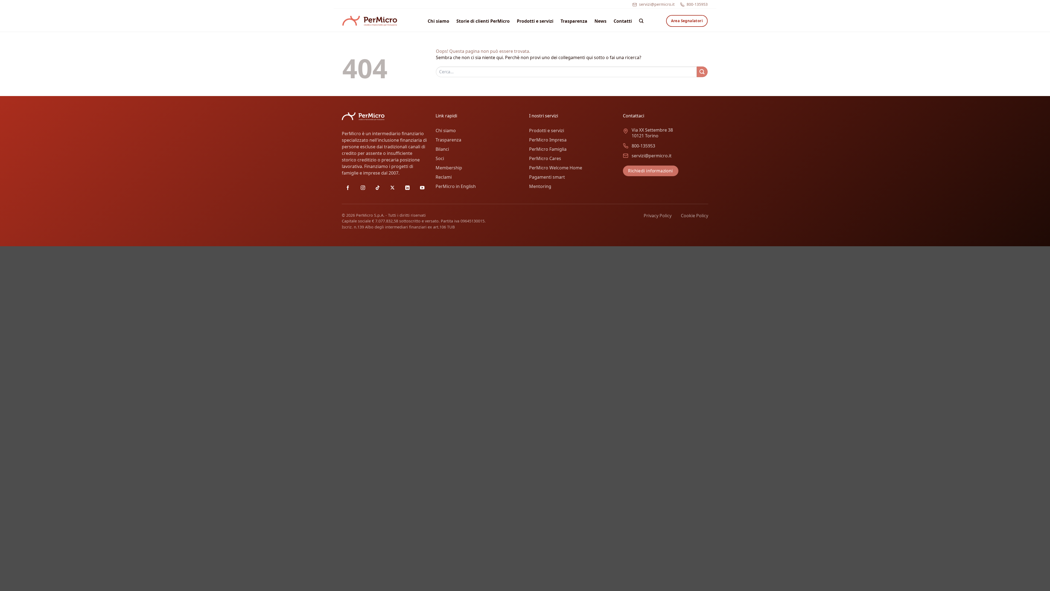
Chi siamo (438, 21)
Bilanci (442, 149)
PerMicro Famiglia (548, 149)
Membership (449, 168)
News (600, 21)
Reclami (444, 177)
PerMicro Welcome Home (555, 168)
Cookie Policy (694, 216)
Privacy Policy (658, 216)
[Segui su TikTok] (378, 188)
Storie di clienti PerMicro (483, 21)
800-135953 (697, 4)
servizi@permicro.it (657, 4)
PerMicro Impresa (548, 140)
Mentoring (540, 186)
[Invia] (702, 71)
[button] (641, 21)
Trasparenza (574, 21)
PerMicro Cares (545, 158)
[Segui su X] (392, 188)
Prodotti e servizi (535, 21)
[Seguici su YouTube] (422, 188)
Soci (440, 158)
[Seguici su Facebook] (348, 188)
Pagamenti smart (547, 177)
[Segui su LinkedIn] (407, 188)
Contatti (623, 21)
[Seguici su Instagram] (363, 188)
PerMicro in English (456, 186)
